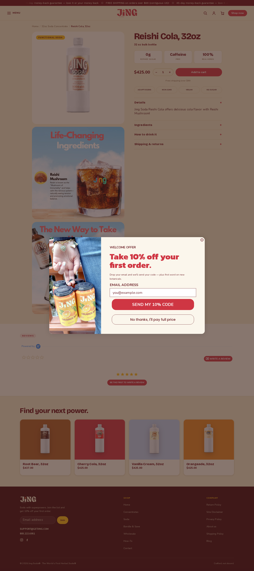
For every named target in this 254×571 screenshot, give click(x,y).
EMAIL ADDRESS (124, 285)
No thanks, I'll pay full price (153, 319)
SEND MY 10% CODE (153, 304)
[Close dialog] (202, 240)
